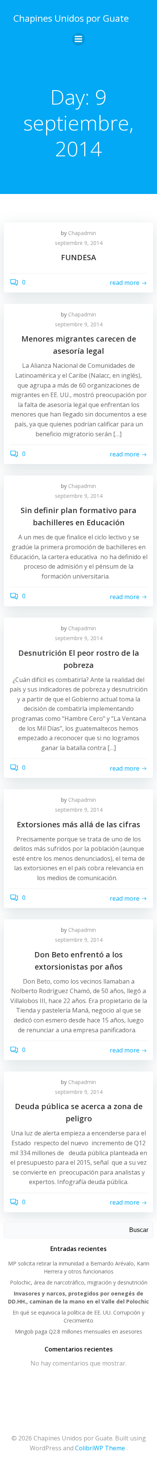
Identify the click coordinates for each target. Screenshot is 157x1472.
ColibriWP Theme (100, 1448)
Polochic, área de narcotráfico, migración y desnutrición (78, 1282)
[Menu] (78, 39)
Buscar (138, 1230)
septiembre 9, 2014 (79, 242)
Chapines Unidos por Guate (71, 18)
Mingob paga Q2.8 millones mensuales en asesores (78, 1331)
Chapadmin (82, 233)
